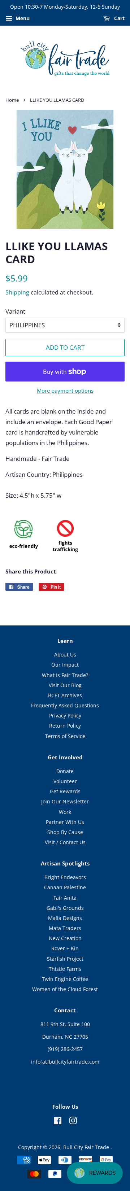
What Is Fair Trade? (65, 675)
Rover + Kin (65, 948)
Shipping (17, 292)
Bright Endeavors (65, 877)
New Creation (65, 938)
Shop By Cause (65, 832)
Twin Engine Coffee (65, 979)
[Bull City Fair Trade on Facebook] (57, 1121)
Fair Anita (65, 897)
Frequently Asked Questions (65, 705)
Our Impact (65, 664)
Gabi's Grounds (65, 907)
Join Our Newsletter (65, 801)
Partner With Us (65, 822)
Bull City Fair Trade (86, 1147)
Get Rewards (65, 791)
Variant (15, 311)
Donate (65, 771)
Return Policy (65, 725)
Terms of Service (65, 736)
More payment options (65, 390)
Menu (22, 18)
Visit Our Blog (65, 685)
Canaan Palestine (65, 887)
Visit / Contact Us (65, 842)
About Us (65, 654)
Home (12, 100)
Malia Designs (65, 918)
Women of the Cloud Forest (65, 989)
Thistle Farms (65, 968)
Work (65, 811)
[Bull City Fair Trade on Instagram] (73, 1121)
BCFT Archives (65, 695)
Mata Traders (65, 928)
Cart (119, 18)
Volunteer (65, 781)
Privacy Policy (65, 715)
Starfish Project (65, 958)
